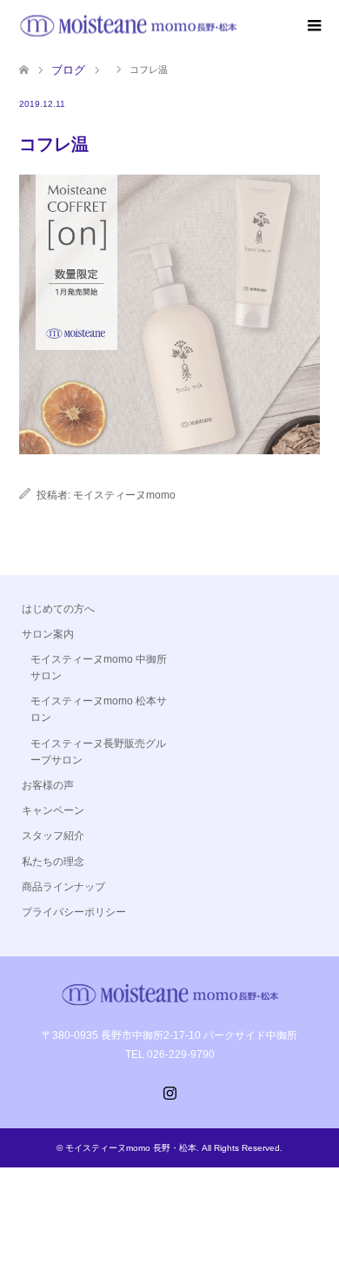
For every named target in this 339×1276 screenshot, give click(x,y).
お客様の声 (48, 785)
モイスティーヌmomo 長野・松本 (130, 1148)
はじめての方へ (58, 609)
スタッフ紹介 (53, 836)
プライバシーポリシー (74, 912)
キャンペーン (53, 810)
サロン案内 (48, 634)
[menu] (313, 26)
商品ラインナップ (63, 887)
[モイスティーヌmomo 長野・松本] (127, 25)
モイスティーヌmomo (124, 495)
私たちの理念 (53, 862)
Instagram (169, 1091)
